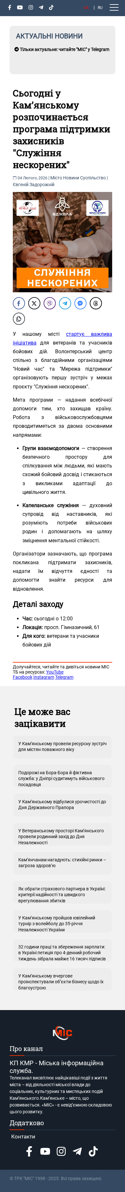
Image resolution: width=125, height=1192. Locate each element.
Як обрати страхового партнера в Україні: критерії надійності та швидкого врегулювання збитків (61, 894)
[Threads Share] (96, 303)
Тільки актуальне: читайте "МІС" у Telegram (64, 49)
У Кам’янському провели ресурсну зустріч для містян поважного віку (62, 746)
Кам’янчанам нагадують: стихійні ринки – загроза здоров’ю (62, 862)
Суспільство (93, 177)
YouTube (54, 672)
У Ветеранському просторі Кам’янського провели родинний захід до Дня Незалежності (61, 836)
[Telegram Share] (65, 303)
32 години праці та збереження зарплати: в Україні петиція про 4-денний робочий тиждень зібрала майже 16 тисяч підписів (62, 952)
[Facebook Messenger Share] (80, 303)
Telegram (64, 677)
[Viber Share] (50, 303)
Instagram (43, 677)
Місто (56, 177)
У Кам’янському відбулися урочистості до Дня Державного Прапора (62, 804)
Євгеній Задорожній (33, 184)
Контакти (23, 1136)
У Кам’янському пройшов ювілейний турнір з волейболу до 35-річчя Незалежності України (56, 923)
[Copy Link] (19, 319)
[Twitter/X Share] (34, 303)
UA (86, 8)
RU (100, 8)
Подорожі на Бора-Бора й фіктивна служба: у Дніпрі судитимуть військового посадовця (61, 778)
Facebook (22, 677)
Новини (71, 177)
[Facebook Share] (19, 303)
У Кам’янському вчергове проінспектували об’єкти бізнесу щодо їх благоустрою (61, 981)
